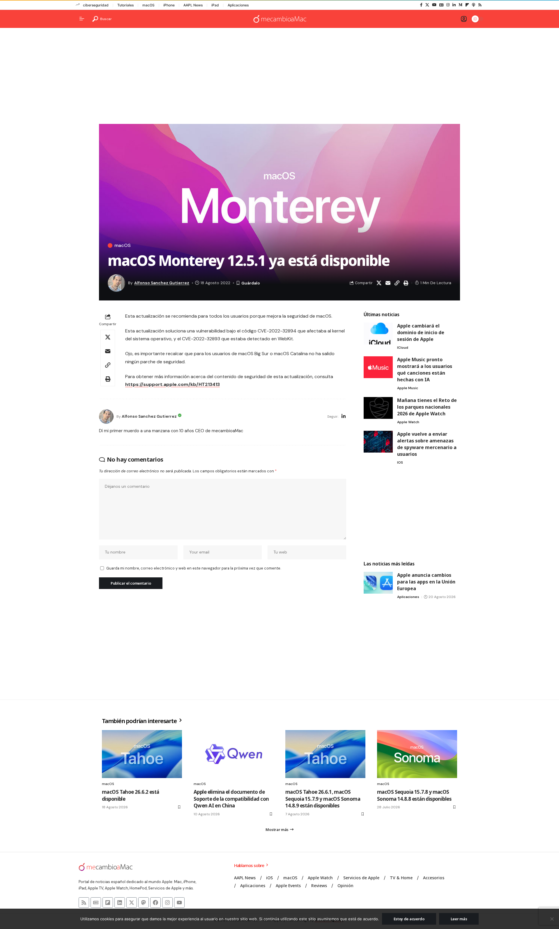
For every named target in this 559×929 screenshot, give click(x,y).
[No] (552, 919)
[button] (102, 19)
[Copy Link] (397, 283)
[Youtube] (179, 902)
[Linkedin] (119, 902)
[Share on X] (379, 283)
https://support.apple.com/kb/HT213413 (172, 384)
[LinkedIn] (454, 5)
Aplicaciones (238, 5)
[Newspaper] (96, 902)
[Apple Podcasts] (473, 5)
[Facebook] (421, 5)
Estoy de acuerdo (409, 918)
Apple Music (407, 388)
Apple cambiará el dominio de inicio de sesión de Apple (420, 332)
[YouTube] (434, 5)
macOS (148, 5)
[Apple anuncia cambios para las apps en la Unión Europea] (378, 583)
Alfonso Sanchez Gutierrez (161, 282)
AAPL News (193, 5)
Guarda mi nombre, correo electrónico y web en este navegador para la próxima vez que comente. (193, 568)
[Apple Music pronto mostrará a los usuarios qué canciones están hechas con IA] (378, 367)
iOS (400, 462)
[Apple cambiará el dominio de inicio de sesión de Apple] (378, 333)
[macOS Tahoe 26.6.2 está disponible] (142, 754)
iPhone (169, 5)
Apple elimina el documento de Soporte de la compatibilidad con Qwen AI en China (231, 799)
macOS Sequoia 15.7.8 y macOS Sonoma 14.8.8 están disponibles (414, 795)
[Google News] (441, 5)
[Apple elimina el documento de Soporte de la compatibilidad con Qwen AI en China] (234, 754)
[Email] (388, 283)
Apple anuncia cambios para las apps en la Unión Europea (426, 582)
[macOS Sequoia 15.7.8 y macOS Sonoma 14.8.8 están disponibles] (417, 754)
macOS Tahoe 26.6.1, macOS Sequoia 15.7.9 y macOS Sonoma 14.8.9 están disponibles (322, 799)
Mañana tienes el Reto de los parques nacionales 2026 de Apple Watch (427, 407)
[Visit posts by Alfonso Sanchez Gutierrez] (106, 416)
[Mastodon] (143, 902)
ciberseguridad (96, 5)
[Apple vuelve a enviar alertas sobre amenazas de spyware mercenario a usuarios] (378, 442)
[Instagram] (448, 5)
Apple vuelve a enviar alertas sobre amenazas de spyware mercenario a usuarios (427, 444)
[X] (427, 5)
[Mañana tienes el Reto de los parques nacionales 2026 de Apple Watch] (378, 408)
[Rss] (480, 5)
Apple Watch (408, 422)
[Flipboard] (467, 5)
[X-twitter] (131, 902)
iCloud (402, 347)
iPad (215, 5)
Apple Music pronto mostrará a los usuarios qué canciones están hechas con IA (424, 369)
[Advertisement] (279, 77)
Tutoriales (125, 5)
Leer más (459, 918)
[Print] (406, 283)
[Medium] (460, 5)
